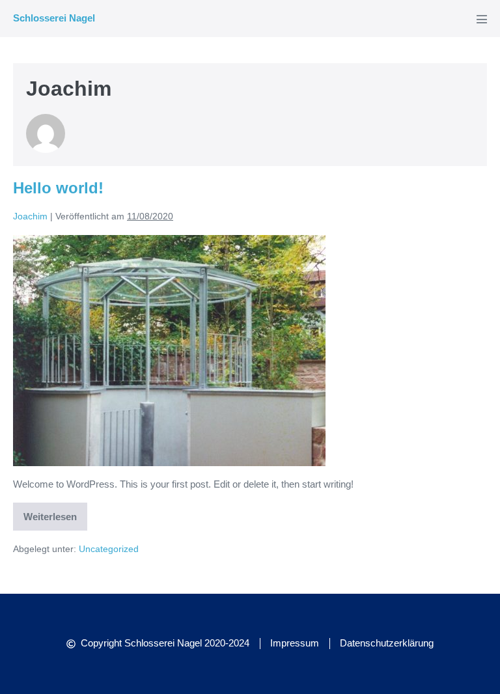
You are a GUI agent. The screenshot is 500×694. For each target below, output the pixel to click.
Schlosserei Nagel (54, 17)
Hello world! (58, 188)
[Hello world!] (169, 350)
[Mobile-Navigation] (482, 19)
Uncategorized (109, 549)
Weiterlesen (51, 512)
